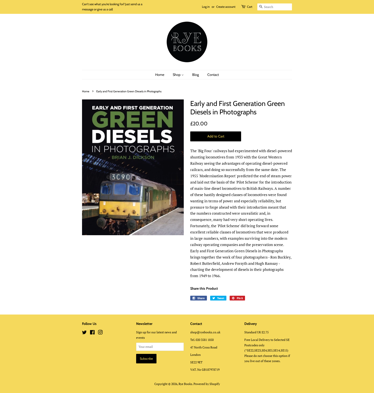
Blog (195, 75)
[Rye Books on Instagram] (100, 333)
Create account (225, 7)
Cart (249, 7)
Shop (177, 75)
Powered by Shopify (206, 384)
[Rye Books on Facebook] (92, 333)
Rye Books (185, 384)
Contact (213, 75)
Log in (206, 7)
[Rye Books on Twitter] (84, 333)
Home (159, 75)
